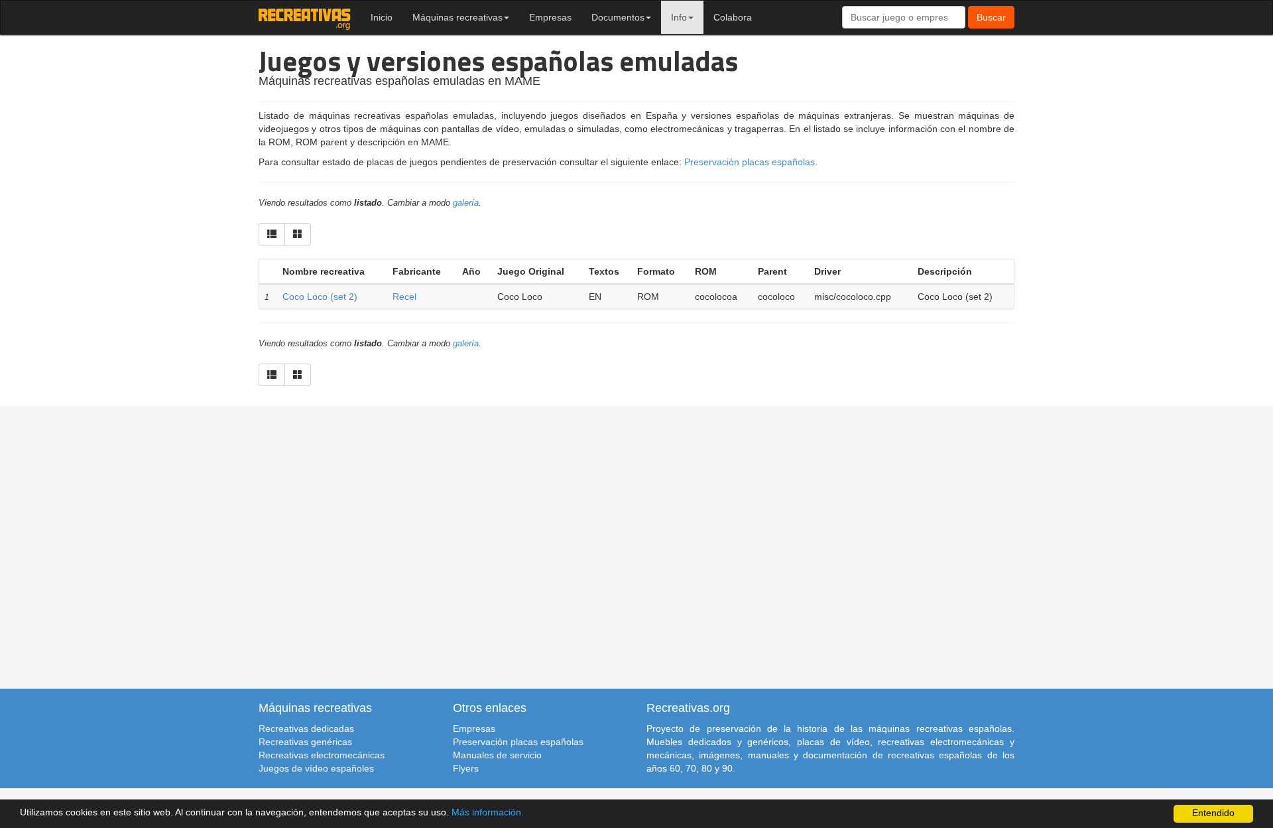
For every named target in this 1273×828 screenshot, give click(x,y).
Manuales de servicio (497, 755)
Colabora (732, 17)
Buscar (991, 17)
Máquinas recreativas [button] (457, 17)
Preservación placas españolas (749, 162)
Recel (404, 296)
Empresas (550, 17)
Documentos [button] (617, 17)
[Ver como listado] (272, 234)
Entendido (1213, 813)
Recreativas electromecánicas (322, 755)
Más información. (488, 812)
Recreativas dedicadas (306, 728)
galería (466, 203)
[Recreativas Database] (305, 17)
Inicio (382, 17)
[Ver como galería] (297, 234)
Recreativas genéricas (305, 741)
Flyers (466, 768)
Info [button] (679, 17)
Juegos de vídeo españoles (316, 768)
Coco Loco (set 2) (319, 296)
